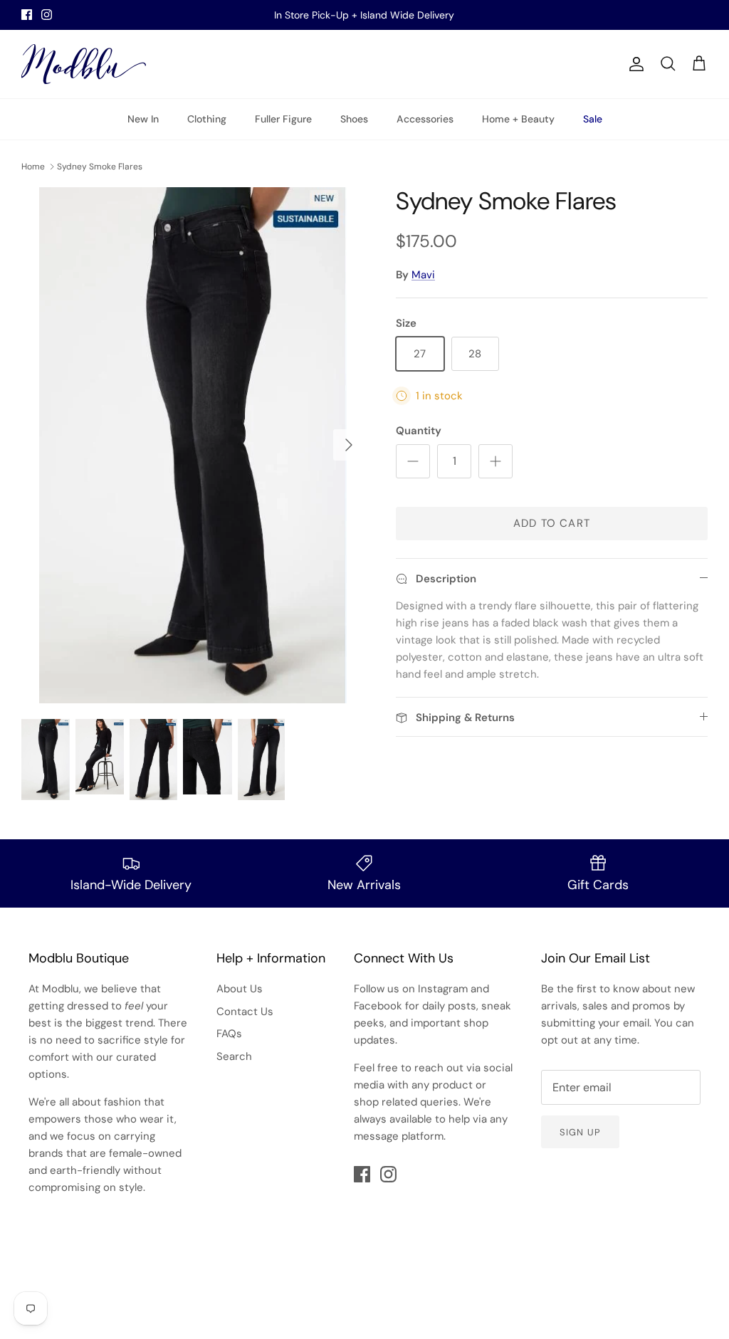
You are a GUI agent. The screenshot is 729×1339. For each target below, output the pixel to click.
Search (234, 1056)
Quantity (418, 431)
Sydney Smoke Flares (99, 166)
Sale (592, 118)
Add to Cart (551, 523)
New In (143, 118)
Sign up (580, 1132)
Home (33, 166)
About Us (239, 989)
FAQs (229, 1033)
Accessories (425, 118)
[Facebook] (26, 14)
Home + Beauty (518, 118)
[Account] (633, 64)
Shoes (354, 118)
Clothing (206, 118)
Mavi (423, 275)
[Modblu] (83, 64)
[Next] (348, 445)
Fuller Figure (283, 118)
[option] (192, 445)
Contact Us (244, 1011)
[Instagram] (46, 14)
